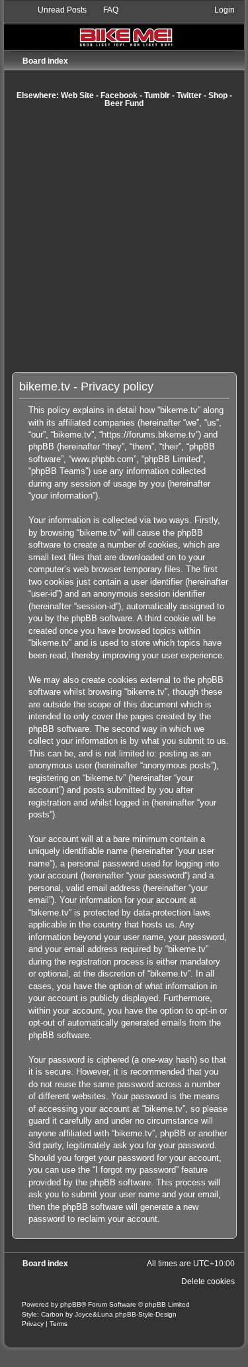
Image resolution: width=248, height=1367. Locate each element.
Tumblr (157, 95)
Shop (217, 95)
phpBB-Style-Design (146, 1314)
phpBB (70, 1304)
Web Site (77, 95)
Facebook (119, 95)
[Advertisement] (124, 239)
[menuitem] (56, 10)
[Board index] (124, 27)
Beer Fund (124, 103)
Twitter (189, 95)
